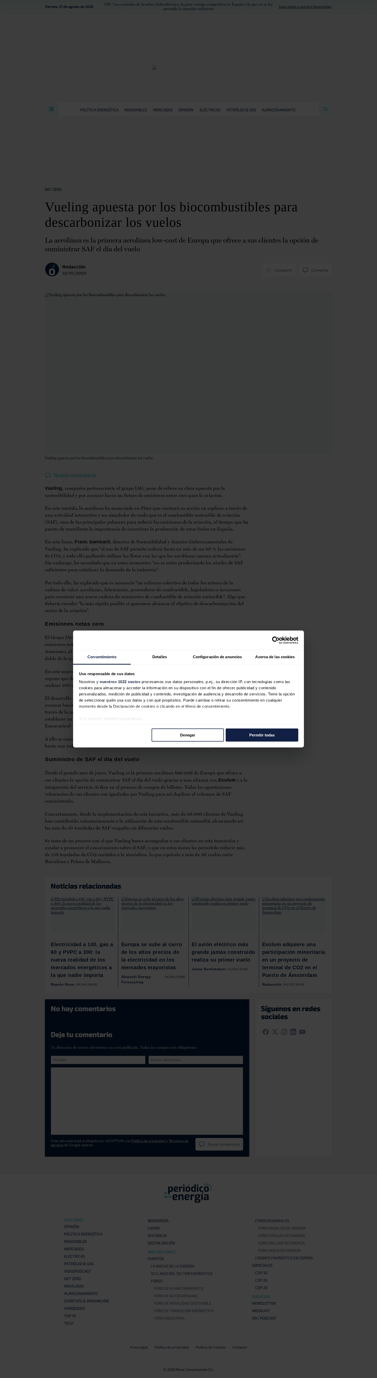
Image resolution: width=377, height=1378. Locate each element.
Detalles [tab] (159, 657)
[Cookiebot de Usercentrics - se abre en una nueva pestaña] (275, 640)
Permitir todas (262, 735)
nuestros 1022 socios (120, 682)
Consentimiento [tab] (101, 657)
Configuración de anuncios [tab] (217, 657)
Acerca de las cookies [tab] (275, 657)
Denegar (187, 735)
